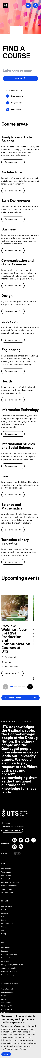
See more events (20, 697)
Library (3, 996)
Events (3, 920)
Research (4, 913)
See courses (13, 162)
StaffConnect (6, 1002)
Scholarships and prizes (10, 882)
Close (6, 1054)
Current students (7, 989)
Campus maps (6, 889)
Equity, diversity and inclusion (12, 964)
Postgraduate (6, 875)
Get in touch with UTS (12, 830)
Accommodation (7, 892)
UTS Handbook (6, 1009)
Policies (4, 999)
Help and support (7, 992)
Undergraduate (6, 872)
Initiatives (5, 961)
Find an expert (6, 906)
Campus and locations (9, 968)
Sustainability (6, 958)
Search (20, 78)
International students (9, 885)
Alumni (3, 930)
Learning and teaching (9, 954)
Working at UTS (6, 1006)
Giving (3, 933)
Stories (4, 927)
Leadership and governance (11, 975)
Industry (4, 910)
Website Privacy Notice (15, 1049)
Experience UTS (7, 923)
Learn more (12, 673)
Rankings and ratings (9, 971)
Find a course (6, 868)
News (3, 916)
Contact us (5, 1013)
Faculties (4, 951)
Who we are (5, 947)
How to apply (5, 879)
